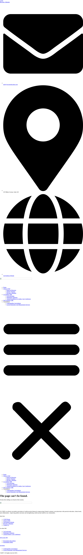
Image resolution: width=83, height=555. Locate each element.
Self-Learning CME (4, 537)
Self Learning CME (8, 300)
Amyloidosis (2, 545)
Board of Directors (11, 290)
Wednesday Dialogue (11, 297)
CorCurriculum (10, 296)
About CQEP (6, 288)
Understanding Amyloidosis (13, 303)
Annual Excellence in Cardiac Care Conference (18, 299)
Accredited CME (7, 294)
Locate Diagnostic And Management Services (18, 304)
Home (4, 287)
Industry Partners (10, 291)
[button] (41, 390)
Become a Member (11, 293)
